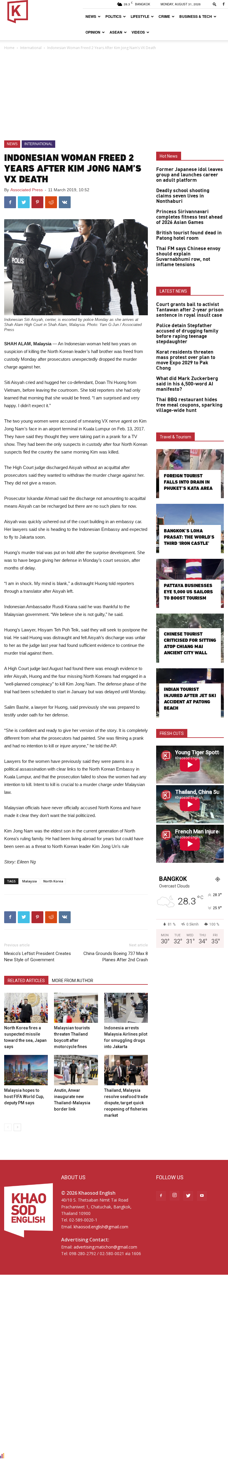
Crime (164, 16)
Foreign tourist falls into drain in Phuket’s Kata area (188, 482)
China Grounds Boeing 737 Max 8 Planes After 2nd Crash (115, 956)
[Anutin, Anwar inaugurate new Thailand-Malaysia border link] (76, 1070)
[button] (214, 4)
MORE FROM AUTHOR (72, 980)
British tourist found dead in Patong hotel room (189, 235)
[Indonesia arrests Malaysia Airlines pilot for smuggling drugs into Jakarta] (126, 1008)
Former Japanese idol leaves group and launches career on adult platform (189, 175)
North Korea (53, 881)
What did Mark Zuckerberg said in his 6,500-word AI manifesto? (187, 384)
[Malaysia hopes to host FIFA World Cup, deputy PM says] (26, 1070)
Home (9, 47)
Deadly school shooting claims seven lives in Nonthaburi (182, 196)
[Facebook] (223, 4)
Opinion (93, 32)
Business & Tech (195, 16)
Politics (113, 16)
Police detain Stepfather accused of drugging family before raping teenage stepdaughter (187, 333)
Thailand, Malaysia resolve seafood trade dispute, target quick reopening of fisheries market (126, 1103)
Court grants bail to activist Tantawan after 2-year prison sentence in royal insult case (190, 310)
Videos (138, 32)
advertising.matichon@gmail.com (105, 1247)
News (91, 16)
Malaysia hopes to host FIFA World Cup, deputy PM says (24, 1096)
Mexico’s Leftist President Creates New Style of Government (37, 956)
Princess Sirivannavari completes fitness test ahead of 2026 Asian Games (189, 217)
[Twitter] (188, 1196)
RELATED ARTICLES (26, 980)
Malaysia (29, 881)
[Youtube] (202, 1196)
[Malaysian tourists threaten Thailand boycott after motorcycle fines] (76, 1008)
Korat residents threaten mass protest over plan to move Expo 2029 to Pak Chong (185, 360)
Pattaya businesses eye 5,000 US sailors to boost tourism (188, 592)
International (31, 47)
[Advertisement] (114, 95)
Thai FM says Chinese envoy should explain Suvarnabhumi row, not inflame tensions (188, 256)
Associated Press (26, 189)
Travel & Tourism (175, 437)
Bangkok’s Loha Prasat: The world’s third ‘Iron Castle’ (189, 537)
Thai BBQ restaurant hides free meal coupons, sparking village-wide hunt (189, 405)
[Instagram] (174, 1195)
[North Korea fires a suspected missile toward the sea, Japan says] (26, 1008)
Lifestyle (140, 16)
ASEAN (116, 32)
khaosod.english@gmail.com (101, 1227)
